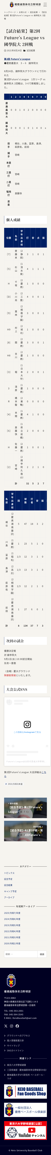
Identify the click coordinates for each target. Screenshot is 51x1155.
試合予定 (8, 879)
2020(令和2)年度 (12, 943)
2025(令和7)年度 (12, 912)
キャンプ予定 (10, 891)
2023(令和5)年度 (12, 925)
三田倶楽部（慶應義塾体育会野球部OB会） (27, 1069)
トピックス (9, 873)
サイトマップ (13, 1045)
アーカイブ (9, 897)
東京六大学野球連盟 (16, 1064)
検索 (42, 954)
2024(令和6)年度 (12, 919)
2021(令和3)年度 (15, 784)
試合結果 (31, 50)
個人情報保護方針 (15, 1040)
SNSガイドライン (15, 1050)
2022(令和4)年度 (12, 931)
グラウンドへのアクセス (18, 1035)
